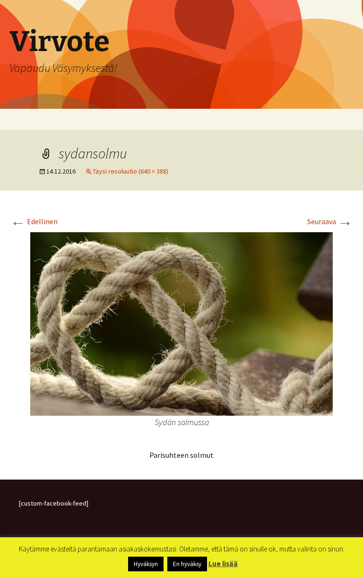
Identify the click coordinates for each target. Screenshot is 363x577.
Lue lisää (223, 563)
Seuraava (330, 221)
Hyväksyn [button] (146, 564)
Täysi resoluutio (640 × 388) (130, 171)
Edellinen (34, 221)
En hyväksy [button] (187, 564)
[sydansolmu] (181, 323)
